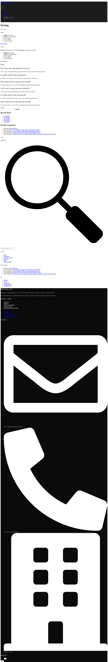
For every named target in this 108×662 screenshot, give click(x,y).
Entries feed (7, 283)
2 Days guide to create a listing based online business (26, 131)
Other (5, 260)
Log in (5, 281)
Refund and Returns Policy (11, 308)
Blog (5, 255)
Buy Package (4, 43)
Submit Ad (10, 17)
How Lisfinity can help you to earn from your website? (27, 130)
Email (2, 658)
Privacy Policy (8, 306)
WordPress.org (7, 286)
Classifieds (6, 256)
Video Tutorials (7, 262)
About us (6, 302)
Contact (6, 303)
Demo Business (14, 128)
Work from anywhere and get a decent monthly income (27, 132)
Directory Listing (8, 257)
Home (5, 12)
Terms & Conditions (9, 305)
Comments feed (8, 284)
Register (6, 15)
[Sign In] (4, 19)
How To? (6, 259)
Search (2, 107)
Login (5, 13)
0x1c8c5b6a (7, 116)
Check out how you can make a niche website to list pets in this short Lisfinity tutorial (34, 134)
